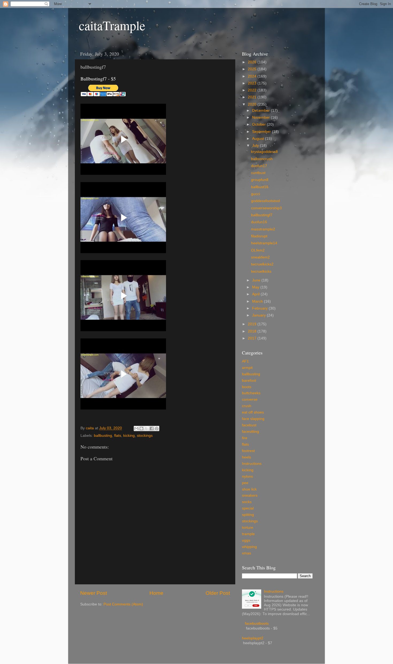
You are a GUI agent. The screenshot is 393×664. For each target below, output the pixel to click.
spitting (248, 515)
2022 (252, 90)
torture (247, 528)
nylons (247, 476)
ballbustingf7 (261, 215)
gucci (255, 194)
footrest (248, 451)
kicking (129, 436)
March (258, 301)
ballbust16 (259, 187)
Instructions (251, 464)
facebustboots (257, 623)
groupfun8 (259, 180)
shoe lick (249, 489)
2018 (252, 331)
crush (246, 406)
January (259, 315)
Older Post (218, 593)
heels (246, 457)
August (258, 139)
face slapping (253, 419)
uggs (246, 540)
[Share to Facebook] (151, 428)
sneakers (249, 495)
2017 (252, 338)
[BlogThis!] (141, 428)
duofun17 (259, 166)
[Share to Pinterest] (156, 428)
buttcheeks (251, 393)
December (261, 111)
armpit (247, 368)
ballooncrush (262, 159)
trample (248, 534)
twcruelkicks (261, 271)
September (262, 132)
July (256, 146)
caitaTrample (112, 25)
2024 (252, 76)
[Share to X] (146, 428)
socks (247, 502)
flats (117, 436)
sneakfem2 (260, 257)
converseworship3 (266, 208)
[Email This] (136, 428)
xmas (246, 553)
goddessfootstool (265, 201)
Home (156, 593)
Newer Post (93, 593)
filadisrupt (259, 236)
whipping (249, 547)
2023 (252, 83)
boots (246, 387)
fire (244, 438)
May (256, 287)
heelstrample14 (264, 243)
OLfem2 (258, 250)
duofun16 (259, 222)
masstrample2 (263, 229)
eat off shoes (253, 412)
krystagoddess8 (264, 152)
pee (245, 483)
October (259, 124)
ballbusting (103, 436)
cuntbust (258, 173)
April (256, 294)
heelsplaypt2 (252, 638)
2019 (252, 324)
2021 (252, 97)
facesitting (250, 432)
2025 (252, 69)
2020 (252, 104)
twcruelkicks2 (262, 264)
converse (249, 399)
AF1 (245, 361)
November (261, 117)
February (260, 308)
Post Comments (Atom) (123, 604)
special (248, 508)
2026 (252, 62)
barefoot (249, 381)
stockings (145, 436)
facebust (249, 425)
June (256, 280)
